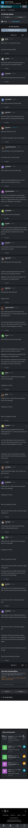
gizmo (6, 394)
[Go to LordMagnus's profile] (2, 211)
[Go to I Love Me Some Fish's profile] (2, 147)
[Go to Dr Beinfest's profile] (2, 74)
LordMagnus (8, 210)
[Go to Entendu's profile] (2, 59)
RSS (24, 815)
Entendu (7, 58)
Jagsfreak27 (8, 258)
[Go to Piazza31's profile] (4, 738)
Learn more (3, 2)
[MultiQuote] (2, 53)
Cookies (19, 815)
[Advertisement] (14, 90)
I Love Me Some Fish (10, 147)
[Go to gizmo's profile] (2, 395)
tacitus (7, 335)
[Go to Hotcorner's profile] (2, 128)
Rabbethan (8, 288)
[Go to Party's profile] (4, 764)
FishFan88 (7, 522)
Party (9, 763)
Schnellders (8, 467)
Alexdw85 (7, 243)
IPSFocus (16, 818)
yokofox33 (7, 112)
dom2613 (7, 425)
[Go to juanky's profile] (4, 747)
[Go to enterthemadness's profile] (2, 192)
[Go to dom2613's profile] (2, 426)
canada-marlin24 (9, 307)
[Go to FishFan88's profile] (2, 522)
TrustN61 (7, 223)
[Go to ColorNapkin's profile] (2, 100)
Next (23, 35)
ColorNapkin (8, 99)
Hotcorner (7, 127)
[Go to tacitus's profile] (2, 336)
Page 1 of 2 (13, 35)
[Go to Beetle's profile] (2, 21)
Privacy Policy (6, 815)
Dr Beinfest (8, 73)
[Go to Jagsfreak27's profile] (2, 258)
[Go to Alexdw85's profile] (2, 243)
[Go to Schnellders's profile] (2, 467)
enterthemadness (9, 191)
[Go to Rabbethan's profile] (2, 288)
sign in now (10, 674)
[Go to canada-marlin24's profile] (2, 308)
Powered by (14, 821)
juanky (10, 746)
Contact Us (12, 815)
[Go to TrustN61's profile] (2, 224)
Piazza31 (10, 736)
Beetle (5, 21)
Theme (11, 818)
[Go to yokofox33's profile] (2, 113)
